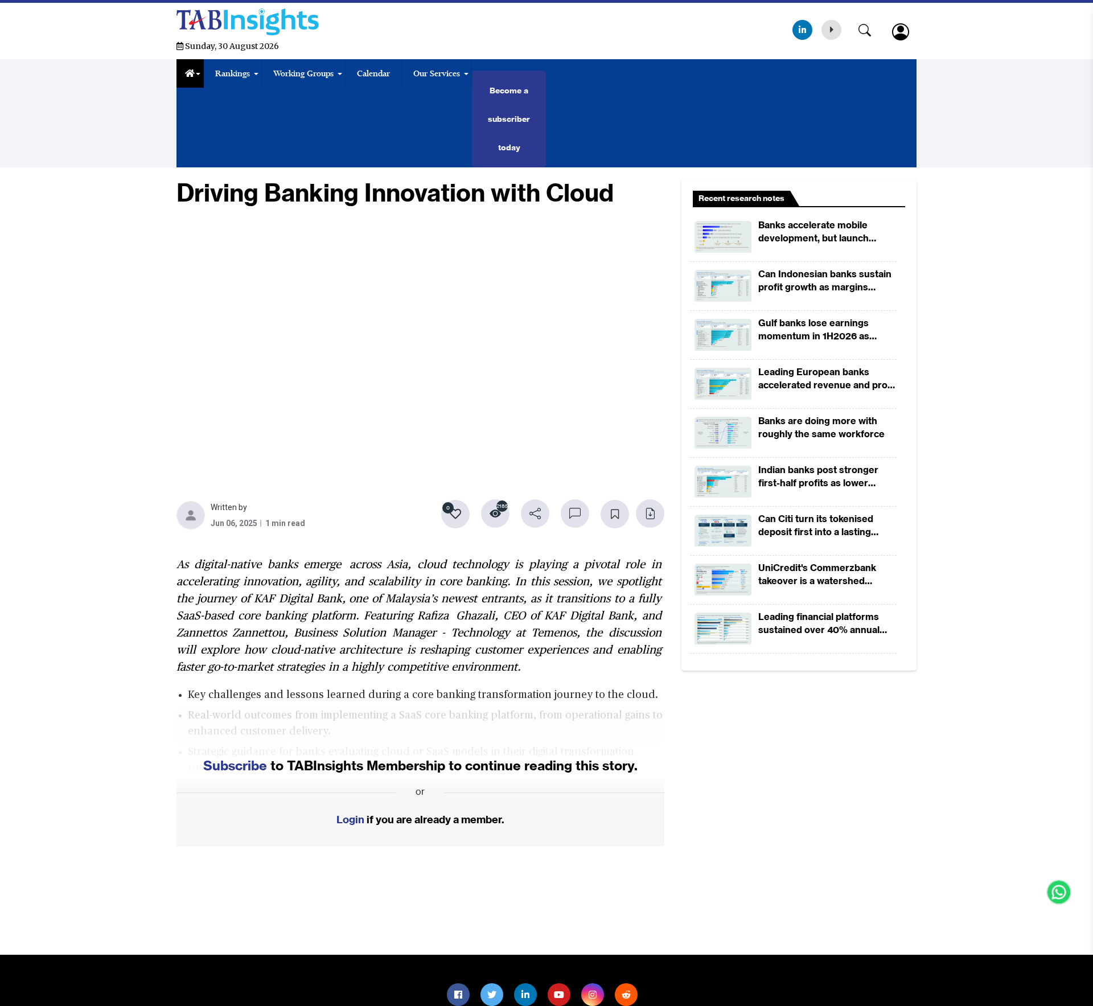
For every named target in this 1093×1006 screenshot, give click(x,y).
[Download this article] (650, 513)
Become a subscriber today (509, 119)
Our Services (436, 73)
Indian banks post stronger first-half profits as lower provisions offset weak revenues (818, 477)
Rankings (232, 73)
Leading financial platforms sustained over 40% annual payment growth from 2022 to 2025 (825, 624)
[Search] (870, 27)
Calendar (373, 73)
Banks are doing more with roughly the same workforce (821, 427)
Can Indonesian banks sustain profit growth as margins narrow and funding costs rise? (827, 281)
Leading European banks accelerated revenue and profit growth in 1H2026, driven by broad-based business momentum (827, 379)
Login (350, 819)
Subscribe (235, 765)
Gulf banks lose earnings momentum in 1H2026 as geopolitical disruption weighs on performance (824, 330)
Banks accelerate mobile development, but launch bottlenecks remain (813, 232)
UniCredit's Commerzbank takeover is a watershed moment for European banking (826, 575)
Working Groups (303, 73)
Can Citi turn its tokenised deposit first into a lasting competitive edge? (815, 526)
